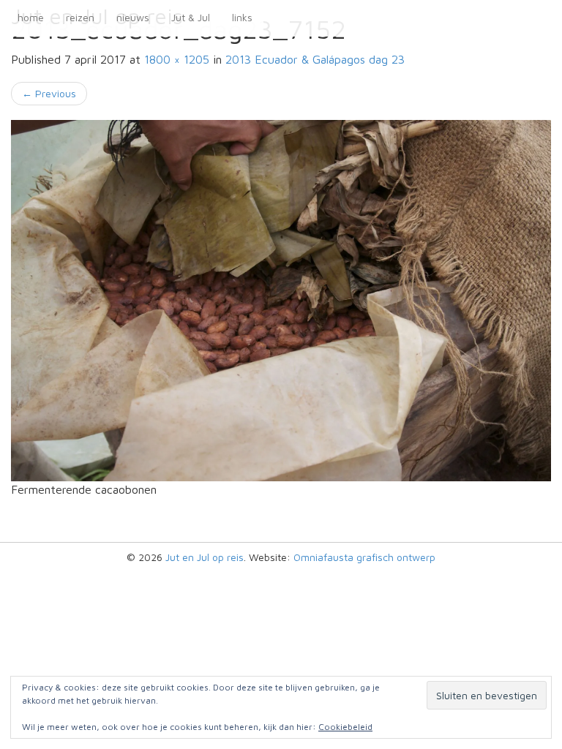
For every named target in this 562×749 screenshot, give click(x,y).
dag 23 (315, 59)
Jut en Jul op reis (204, 557)
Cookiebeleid (345, 726)
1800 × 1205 (176, 59)
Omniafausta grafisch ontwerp (364, 557)
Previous (49, 93)
